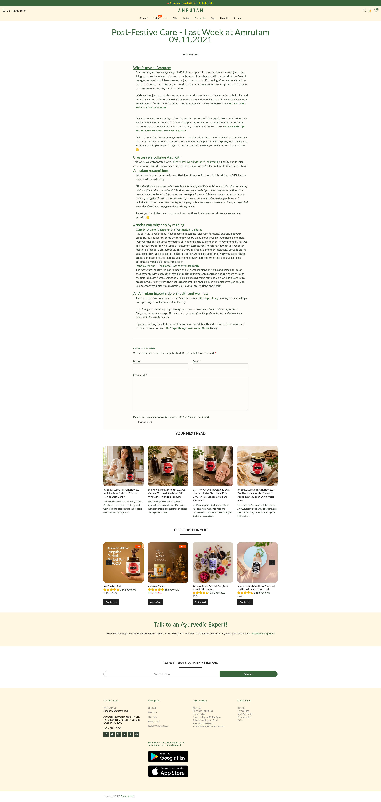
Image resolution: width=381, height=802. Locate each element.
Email (197, 361)
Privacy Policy (199, 714)
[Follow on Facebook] (106, 734)
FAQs (239, 720)
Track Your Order (245, 714)
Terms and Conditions (203, 711)
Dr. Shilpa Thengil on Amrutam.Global (187, 328)
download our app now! (263, 633)
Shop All (143, 18)
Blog (213, 18)
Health (157, 17)
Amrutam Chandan (157, 586)
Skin (175, 18)
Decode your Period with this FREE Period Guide (191, 3)
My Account (243, 711)
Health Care (153, 721)
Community (200, 18)
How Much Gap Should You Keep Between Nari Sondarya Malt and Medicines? (210, 497)
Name (137, 361)
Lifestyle (185, 18)
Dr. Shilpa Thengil (209, 298)
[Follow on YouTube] (136, 734)
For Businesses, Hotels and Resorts (209, 726)
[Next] (272, 562)
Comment (140, 375)
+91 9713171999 (16, 10)
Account (237, 18)
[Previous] (109, 562)
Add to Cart (111, 602)
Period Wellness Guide (158, 726)
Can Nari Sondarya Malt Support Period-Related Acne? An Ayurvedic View (255, 497)
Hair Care (152, 712)
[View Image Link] (168, 756)
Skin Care (152, 717)
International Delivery (203, 723)
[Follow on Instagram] (118, 734)
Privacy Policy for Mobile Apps (207, 717)
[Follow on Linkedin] (124, 734)
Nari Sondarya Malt (112, 586)
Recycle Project (244, 717)
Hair (166, 18)
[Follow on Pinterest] (130, 734)
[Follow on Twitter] (112, 734)
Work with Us (109, 707)
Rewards (241, 707)
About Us (224, 18)
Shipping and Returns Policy (205, 720)
